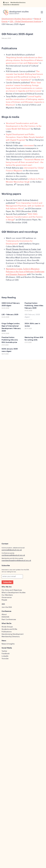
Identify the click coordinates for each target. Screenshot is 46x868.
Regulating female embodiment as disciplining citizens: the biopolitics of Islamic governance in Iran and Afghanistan (24, 60)
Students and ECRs (9, 629)
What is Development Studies (13, 592)
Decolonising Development (13, 634)
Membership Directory (17, 2)
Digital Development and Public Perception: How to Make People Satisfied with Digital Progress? (24, 137)
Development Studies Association (17, 19)
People (4, 600)
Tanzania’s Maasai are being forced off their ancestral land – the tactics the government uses (25, 162)
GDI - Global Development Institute (25, 21)
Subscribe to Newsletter (11, 4)
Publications (7, 632)
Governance (7, 597)
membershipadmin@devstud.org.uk (16, 560)
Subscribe (7, 582)
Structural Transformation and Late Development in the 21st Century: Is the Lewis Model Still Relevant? (23, 126)
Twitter (4, 651)
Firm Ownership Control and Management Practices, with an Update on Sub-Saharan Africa (25, 206)
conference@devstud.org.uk (13, 555)
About (4, 614)
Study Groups (7, 627)
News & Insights (8, 644)
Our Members (7, 595)
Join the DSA (7, 607)
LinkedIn (5, 656)
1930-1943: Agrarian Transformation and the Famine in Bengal (24, 217)
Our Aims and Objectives (12, 590)
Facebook (6, 653)
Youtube (5, 658)
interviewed (28, 145)
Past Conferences (9, 619)
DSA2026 (5, 617)
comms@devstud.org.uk (12, 550)
